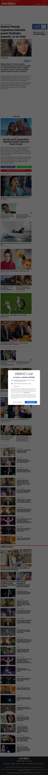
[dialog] (24, 387)
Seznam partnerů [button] (27, 392)
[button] (24, 386)
